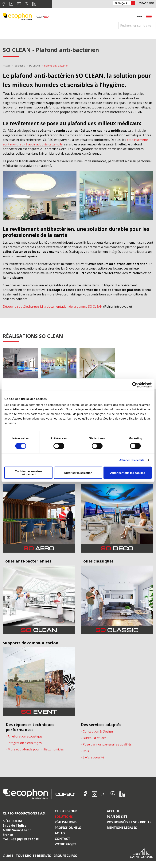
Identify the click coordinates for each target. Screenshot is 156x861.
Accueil (113, 811)
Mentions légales (122, 828)
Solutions (64, 816)
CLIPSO (26, 16)
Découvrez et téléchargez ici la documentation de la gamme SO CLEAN (53, 306)
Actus (60, 833)
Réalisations (65, 822)
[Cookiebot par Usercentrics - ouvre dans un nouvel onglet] (135, 385)
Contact (62, 839)
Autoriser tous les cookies (127, 472)
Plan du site (117, 816)
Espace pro (146, 3)
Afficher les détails (131, 459)
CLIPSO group (66, 811)
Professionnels (68, 828)
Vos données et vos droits (129, 822)
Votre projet (65, 844)
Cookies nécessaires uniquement (28, 473)
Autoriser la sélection (78, 472)
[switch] (58, 446)
